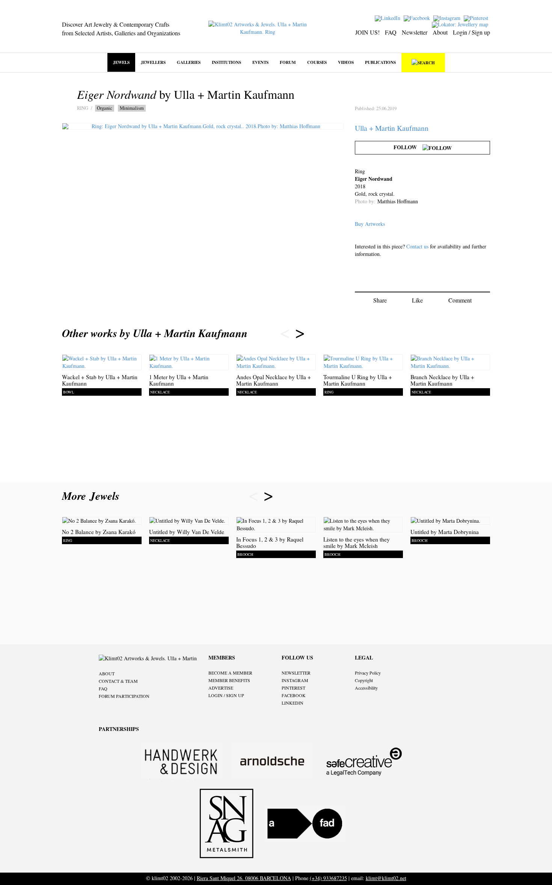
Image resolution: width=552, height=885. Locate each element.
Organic (104, 108)
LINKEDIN (292, 703)
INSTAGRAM (295, 680)
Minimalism (132, 108)
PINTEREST (293, 688)
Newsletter (414, 32)
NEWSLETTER (296, 673)
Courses (317, 62)
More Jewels (92, 496)
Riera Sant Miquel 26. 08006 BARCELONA (244, 878)
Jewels (121, 62)
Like (417, 300)
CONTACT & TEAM (118, 681)
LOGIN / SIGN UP (226, 695)
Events (260, 62)
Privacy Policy (368, 673)
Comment (460, 300)
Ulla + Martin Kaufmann (391, 128)
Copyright (364, 680)
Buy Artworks (370, 223)
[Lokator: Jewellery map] (461, 23)
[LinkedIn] (388, 17)
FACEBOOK (294, 695)
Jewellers (153, 62)
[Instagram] (447, 17)
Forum (288, 62)
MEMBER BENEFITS (229, 680)
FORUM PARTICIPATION (124, 696)
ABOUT (107, 673)
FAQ (391, 32)
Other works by (154, 333)
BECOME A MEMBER (230, 673)
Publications (380, 62)
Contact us (417, 246)
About (440, 32)
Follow (408, 147)
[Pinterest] (477, 17)
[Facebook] (418, 17)
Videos (346, 62)
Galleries (189, 62)
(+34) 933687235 (328, 878)
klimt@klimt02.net (386, 878)
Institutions (226, 62)
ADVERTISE (220, 688)
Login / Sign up (471, 32)
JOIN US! (367, 32)
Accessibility (366, 688)
